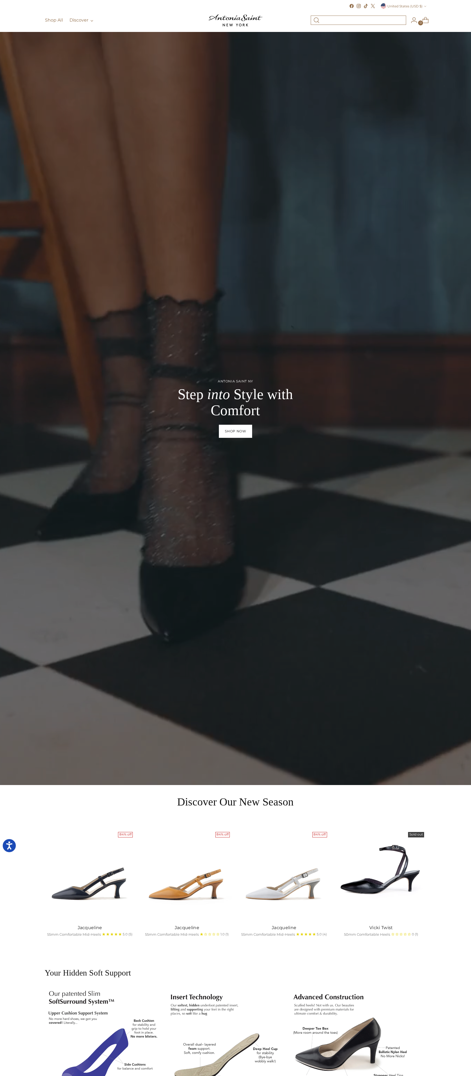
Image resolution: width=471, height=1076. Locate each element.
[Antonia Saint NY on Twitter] (372, 6)
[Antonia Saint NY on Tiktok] (365, 6)
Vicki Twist (381, 927)
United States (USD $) (404, 6)
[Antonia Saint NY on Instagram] (358, 6)
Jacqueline (90, 927)
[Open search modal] (316, 20)
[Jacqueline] (90, 875)
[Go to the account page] (411, 20)
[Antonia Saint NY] (235, 20)
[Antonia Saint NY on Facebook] (351, 6)
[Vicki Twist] (381, 875)
